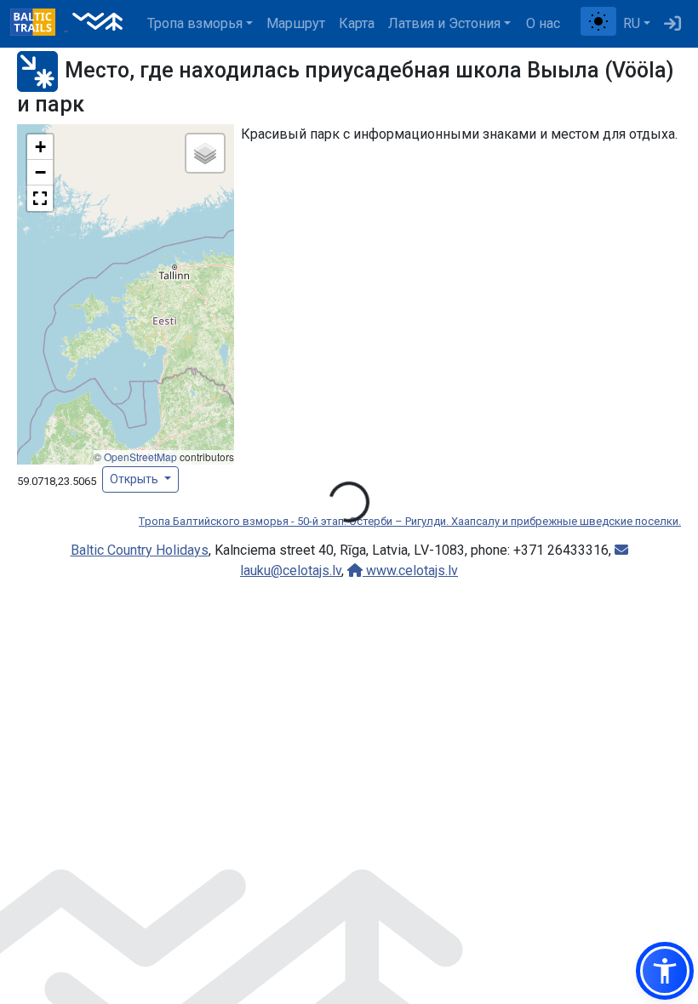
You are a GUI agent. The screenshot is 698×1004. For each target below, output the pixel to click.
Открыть (135, 479)
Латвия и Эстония (444, 23)
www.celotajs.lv (410, 570)
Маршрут (295, 23)
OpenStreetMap (140, 456)
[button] (40, 147)
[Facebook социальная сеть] (574, 24)
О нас (543, 23)
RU (631, 23)
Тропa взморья (195, 23)
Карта (357, 23)
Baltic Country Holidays (140, 550)
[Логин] (672, 24)
